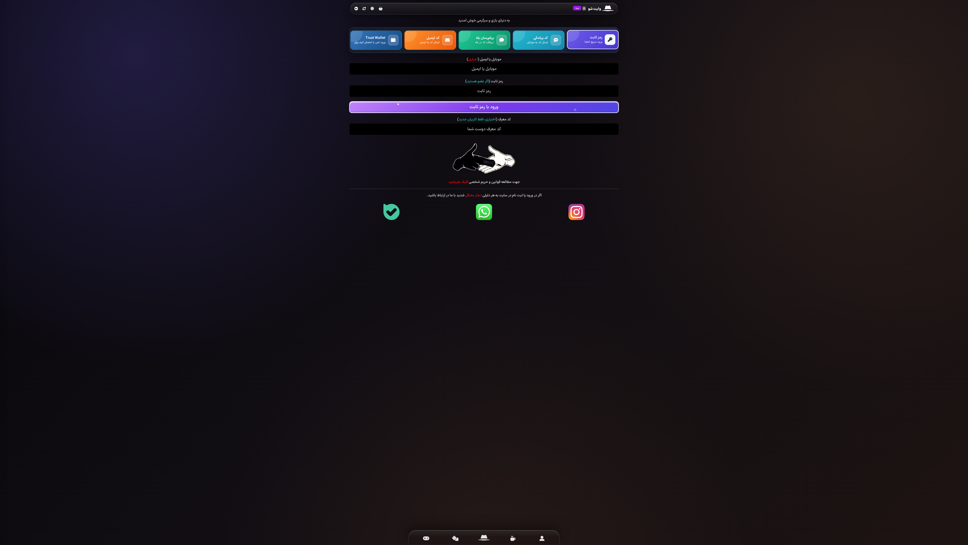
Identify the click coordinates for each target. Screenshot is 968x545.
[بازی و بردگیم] (455, 538)
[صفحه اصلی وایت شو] (484, 538)
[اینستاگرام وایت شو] (576, 211)
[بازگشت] (356, 9)
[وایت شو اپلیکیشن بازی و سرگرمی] (608, 9)
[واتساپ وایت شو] (484, 211)
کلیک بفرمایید (458, 182)
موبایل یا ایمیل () (484, 59)
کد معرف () (484, 119)
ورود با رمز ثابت (484, 107)
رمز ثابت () (484, 81)
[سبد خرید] (381, 9)
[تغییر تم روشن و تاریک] (372, 8)
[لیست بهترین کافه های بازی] (512, 538)
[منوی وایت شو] (584, 9)
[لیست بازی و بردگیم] (426, 538)
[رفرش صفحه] (364, 9)
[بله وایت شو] (391, 211)
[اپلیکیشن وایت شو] (541, 538)
